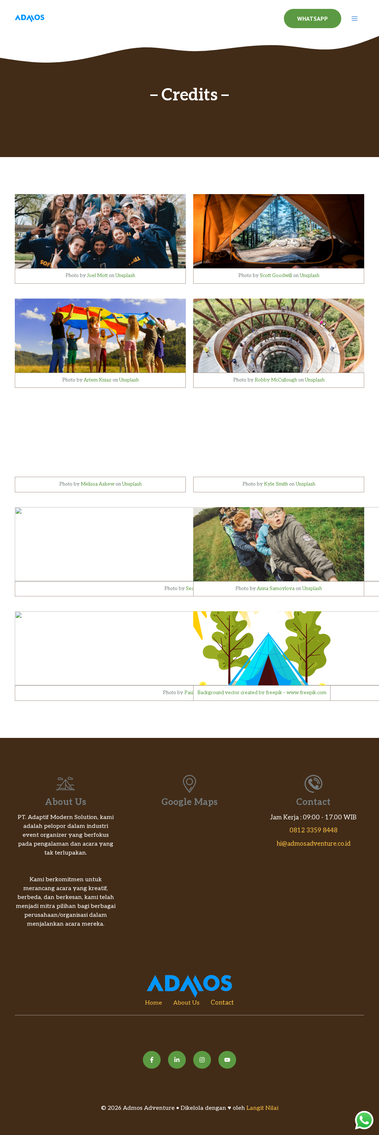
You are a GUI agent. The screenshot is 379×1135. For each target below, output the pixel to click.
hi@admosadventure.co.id (313, 844)
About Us (186, 1002)
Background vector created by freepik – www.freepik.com (261, 693)
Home (153, 1002)
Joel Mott (97, 276)
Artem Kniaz (97, 380)
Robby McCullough (276, 380)
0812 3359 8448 (313, 830)
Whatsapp (312, 18)
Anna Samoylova (276, 589)
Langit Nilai (262, 1108)
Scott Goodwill (276, 276)
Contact (222, 1002)
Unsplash (125, 276)
